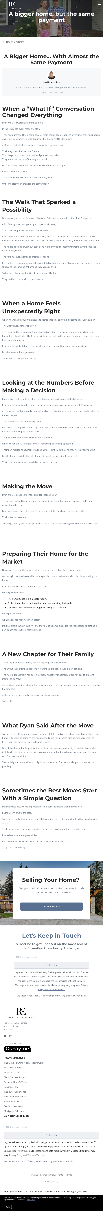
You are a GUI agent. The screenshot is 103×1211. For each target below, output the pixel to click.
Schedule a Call (11, 1101)
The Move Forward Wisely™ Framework (23, 1062)
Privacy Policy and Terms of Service (26, 1155)
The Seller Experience (15, 1096)
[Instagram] (10, 1035)
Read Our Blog (11, 1086)
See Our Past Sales (13, 1106)
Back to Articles (15, 41)
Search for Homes (13, 1067)
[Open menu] (99, 5)
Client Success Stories (15, 1077)
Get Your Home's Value (15, 1082)
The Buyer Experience (15, 1091)
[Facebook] (5, 1035)
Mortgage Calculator (14, 1111)
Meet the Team (11, 1072)
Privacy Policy (51, 1181)
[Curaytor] (17, 1051)
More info (31, 1199)
